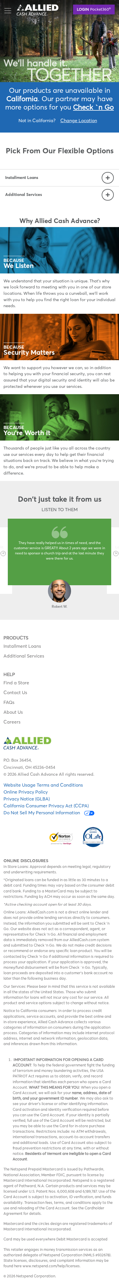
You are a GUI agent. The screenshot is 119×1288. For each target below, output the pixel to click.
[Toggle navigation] (8, 10)
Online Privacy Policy (25, 792)
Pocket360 (94, 9)
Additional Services (23, 656)
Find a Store (16, 682)
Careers (12, 722)
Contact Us (15, 692)
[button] (3, 553)
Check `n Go (93, 107)
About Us (13, 712)
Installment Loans (22, 646)
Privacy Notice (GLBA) (26, 799)
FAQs (8, 702)
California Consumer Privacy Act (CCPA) (46, 806)
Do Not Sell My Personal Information (42, 812)
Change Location (78, 120)
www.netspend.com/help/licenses (51, 1266)
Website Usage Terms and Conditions (43, 785)
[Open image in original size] (37, 9)
